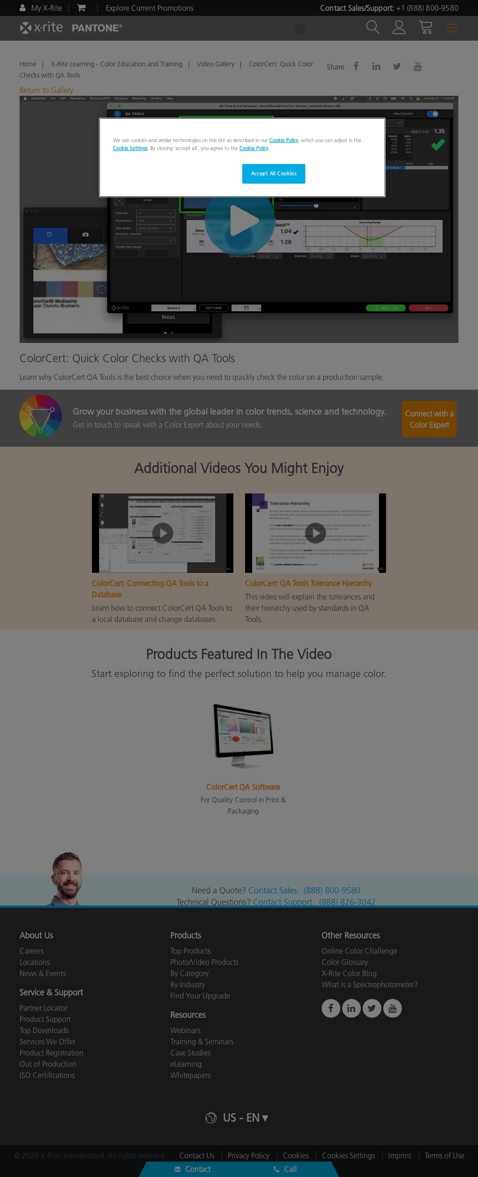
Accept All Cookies (273, 173)
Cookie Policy (283, 140)
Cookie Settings (130, 148)
